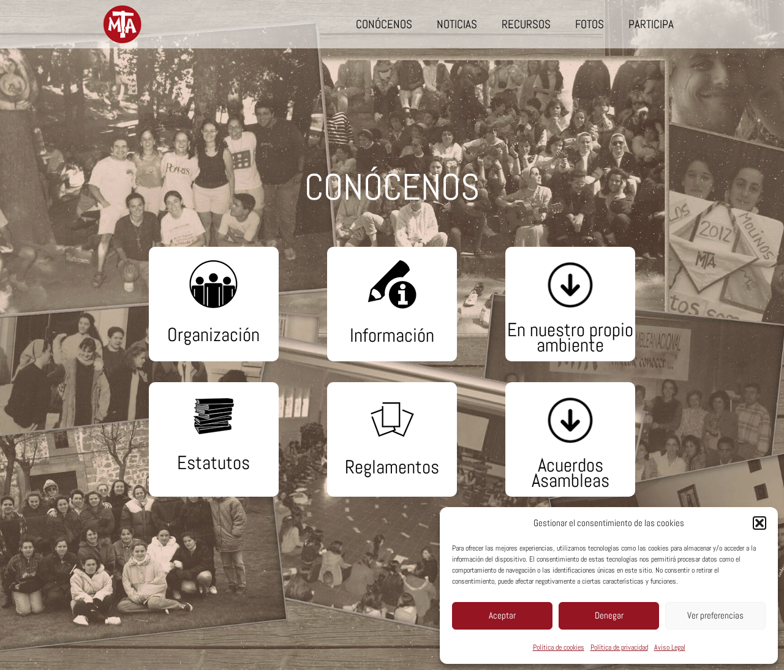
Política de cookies (558, 647)
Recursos (526, 24)
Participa (651, 24)
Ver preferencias (715, 615)
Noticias (457, 24)
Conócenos (384, 24)
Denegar (609, 615)
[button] (759, 523)
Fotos (589, 24)
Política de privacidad (619, 647)
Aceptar (502, 615)
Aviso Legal (669, 647)
